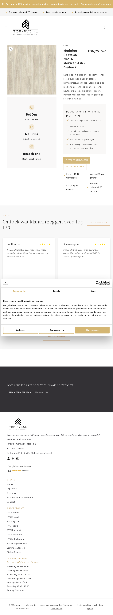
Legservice (12, 488)
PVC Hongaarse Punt (17, 543)
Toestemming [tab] (19, 291)
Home (10, 484)
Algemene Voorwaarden (52, 605)
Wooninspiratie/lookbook (20, 497)
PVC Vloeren (13, 512)
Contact (11, 501)
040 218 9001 (31, 119)
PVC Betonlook (14, 534)
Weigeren (20, 330)
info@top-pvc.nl (31, 139)
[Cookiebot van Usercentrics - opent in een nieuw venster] (98, 283)
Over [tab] (93, 291)
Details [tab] (56, 291)
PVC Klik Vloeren (15, 539)
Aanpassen (55, 330)
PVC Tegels (12, 525)
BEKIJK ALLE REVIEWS (56, 337)
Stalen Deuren (14, 552)
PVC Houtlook (14, 530)
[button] (6, 28)
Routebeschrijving (31, 158)
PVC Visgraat (13, 521)
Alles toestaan (92, 330)
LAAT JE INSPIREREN (99, 222)
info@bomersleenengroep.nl (22, 443)
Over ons (11, 493)
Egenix (90, 608)
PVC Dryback (13, 517)
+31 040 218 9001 (15, 448)
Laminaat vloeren (16, 547)
